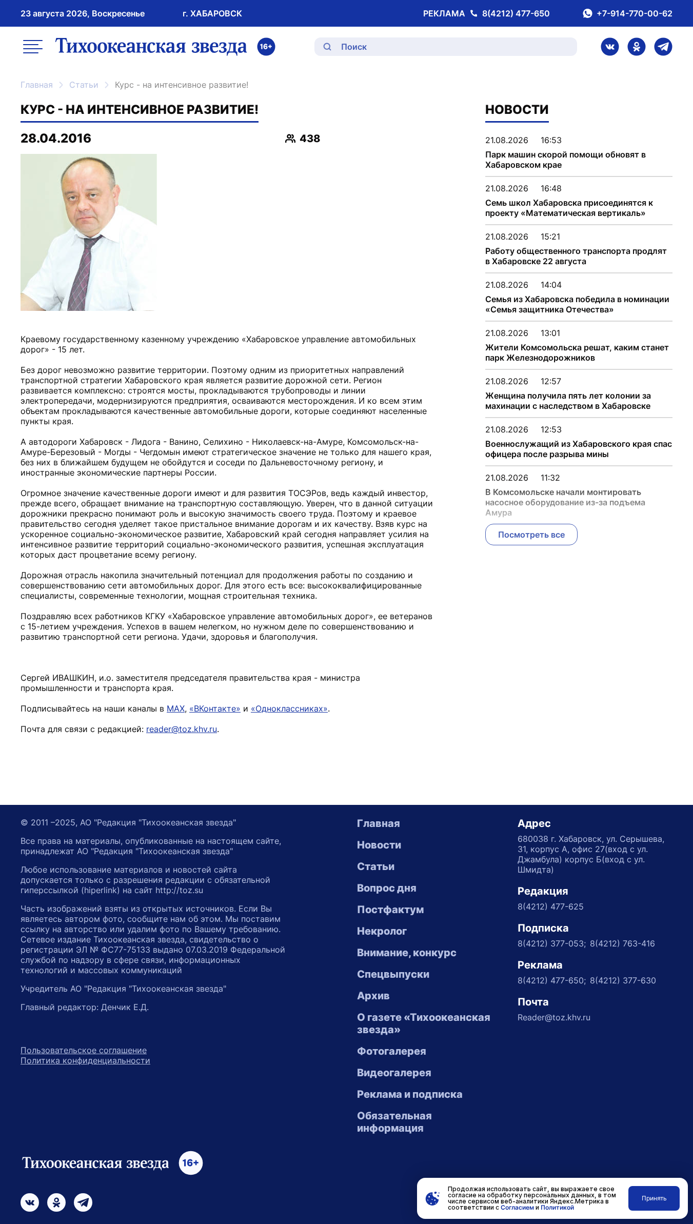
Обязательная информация (394, 1122)
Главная (37, 85)
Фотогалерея (391, 1051)
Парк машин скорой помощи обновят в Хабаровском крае (565, 159)
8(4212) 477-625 (551, 906)
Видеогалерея (394, 1073)
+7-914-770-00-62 (634, 13)
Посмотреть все (531, 534)
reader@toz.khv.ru (181, 729)
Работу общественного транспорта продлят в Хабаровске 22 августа (576, 256)
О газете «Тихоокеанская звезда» (423, 1023)
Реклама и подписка (410, 1094)
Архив (373, 996)
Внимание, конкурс (407, 952)
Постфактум (390, 909)
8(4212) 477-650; (552, 980)
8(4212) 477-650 (516, 13)
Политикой (557, 1207)
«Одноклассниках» (289, 708)
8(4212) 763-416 (622, 943)
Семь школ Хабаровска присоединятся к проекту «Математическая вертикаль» (569, 208)
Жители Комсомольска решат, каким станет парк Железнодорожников (577, 352)
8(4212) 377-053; (552, 943)
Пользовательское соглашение (84, 1050)
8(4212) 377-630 (623, 980)
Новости (379, 845)
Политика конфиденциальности (85, 1060)
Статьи (83, 85)
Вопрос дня (387, 888)
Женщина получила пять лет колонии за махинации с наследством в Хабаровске (568, 400)
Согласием (517, 1207)
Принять (654, 1198)
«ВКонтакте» (215, 708)
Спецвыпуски (393, 974)
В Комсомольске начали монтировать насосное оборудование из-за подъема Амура (565, 502)
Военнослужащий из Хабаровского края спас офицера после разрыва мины (578, 449)
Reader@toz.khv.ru (554, 1017)
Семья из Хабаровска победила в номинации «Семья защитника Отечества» (577, 304)
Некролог (382, 931)
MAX (176, 708)
